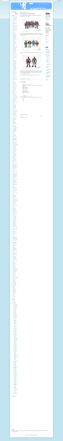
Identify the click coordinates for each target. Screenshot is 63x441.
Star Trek (14, 218)
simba (13, 209)
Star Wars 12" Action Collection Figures (15, 343)
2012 (13, 302)
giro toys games (15, 98)
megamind (14, 143)
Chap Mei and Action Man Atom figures (15, 374)
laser (13, 120)
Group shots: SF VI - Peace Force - (15, 391)
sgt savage (14, 208)
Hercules (14, 106)
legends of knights (15, 123)
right (24, 71)
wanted (13, 281)
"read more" (48, 33)
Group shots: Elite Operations (15, 377)
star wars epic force (15, 229)
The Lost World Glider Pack (15, 351)
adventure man (14, 25)
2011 (13, 303)
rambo (13, 194)
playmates (14, 164)
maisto (13, 133)
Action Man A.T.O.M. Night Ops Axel (14, 331)
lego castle (14, 127)
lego (13, 125)
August (14, 308)
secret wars (14, 206)
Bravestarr (14, 48)
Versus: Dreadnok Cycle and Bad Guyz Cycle (15, 387)
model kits (14, 147)
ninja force (14, 155)
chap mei (23, 79)
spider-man (14, 215)
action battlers (14, 17)
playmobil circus (15, 171)
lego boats (14, 126)
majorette (14, 134)
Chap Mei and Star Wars (15, 333)
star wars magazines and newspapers (14, 237)
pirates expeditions (15, 162)
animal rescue (14, 28)
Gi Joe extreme (14, 96)
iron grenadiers (14, 111)
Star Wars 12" (14, 220)
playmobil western (15, 182)
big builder (14, 42)
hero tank (14, 107)
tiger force (14, 266)
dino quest (14, 67)
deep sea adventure (14, 66)
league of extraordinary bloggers (14, 122)
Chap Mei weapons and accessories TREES (15, 384)
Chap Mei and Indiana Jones (15, 359)
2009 (13, 396)
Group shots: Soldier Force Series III (15, 382)
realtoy (13, 197)
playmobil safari (15, 179)
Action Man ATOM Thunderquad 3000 (15, 323)
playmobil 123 (14, 167)
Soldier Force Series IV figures (15, 372)
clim (13, 59)
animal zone (14, 29)
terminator (14, 256)
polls (13, 186)
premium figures (15, 188)
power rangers (14, 187)
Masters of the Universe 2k (14, 138)
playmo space (14, 165)
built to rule (14, 51)
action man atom (15, 20)
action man (14, 19)
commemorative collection (15, 60)
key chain (14, 118)
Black (39, 52)
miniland (14, 146)
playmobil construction (14, 174)
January (14, 316)
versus (13, 279)
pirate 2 (13, 160)
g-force (13, 87)
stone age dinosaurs (14, 248)
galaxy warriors (14, 93)
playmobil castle (15, 169)
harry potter (14, 105)
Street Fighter (14, 249)
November (14, 305)
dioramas (14, 70)
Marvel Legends (15, 136)
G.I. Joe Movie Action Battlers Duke (15, 393)
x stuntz (13, 288)
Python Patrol (14, 192)
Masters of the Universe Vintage (15, 140)
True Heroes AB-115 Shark (48, 58)
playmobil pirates (15, 176)
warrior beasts (14, 282)
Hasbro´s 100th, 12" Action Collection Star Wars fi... (15, 346)
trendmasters (14, 269)
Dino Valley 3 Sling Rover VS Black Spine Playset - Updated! (48, 76)
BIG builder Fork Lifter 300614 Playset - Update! (15, 356)
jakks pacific (14, 113)
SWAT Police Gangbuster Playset (15, 368)
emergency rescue (15, 79)
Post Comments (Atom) (26, 117)
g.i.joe (13, 89)
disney (13, 71)
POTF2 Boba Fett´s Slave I (15, 328)
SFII (13, 207)
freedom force (14, 86)
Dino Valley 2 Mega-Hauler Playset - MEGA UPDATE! (48, 55)
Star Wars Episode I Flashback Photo (15, 320)
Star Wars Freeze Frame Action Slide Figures (15, 337)
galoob (13, 94)
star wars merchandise (14, 239)
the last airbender (15, 259)
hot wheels (14, 108)
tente (13, 255)
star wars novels (15, 240)
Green (35, 52)
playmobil (14, 166)
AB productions (14, 16)
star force (14, 217)
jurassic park (14, 116)
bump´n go (14, 52)
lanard (13, 119)
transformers (14, 268)
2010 (13, 395)
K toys (13, 117)
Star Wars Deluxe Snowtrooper (15, 326)
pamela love (14, 159)
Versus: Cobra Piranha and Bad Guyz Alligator (15, 362)
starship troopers (15, 245)
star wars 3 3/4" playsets (14, 224)
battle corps (14, 34)
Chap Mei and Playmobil (15, 369)
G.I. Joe (13, 88)
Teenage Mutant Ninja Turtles (15, 254)
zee (13, 295)
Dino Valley (14, 68)
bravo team (14, 49)
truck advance (14, 270)
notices (13, 158)
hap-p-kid (14, 104)
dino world (14, 69)
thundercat (14, 264)
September (14, 307)
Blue (40, 52)
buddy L (14, 50)
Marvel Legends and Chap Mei (15, 318)
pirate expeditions (15, 161)
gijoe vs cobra (14, 97)
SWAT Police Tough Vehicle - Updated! (15, 365)
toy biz (13, 267)
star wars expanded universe (15, 233)
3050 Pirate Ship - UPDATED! (48, 64)
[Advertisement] (15, 412)
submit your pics (15, 250)
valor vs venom (14, 278)
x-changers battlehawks (14, 290)
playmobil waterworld (14, 181)
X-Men (13, 291)
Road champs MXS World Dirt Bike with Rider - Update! (48, 73)
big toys (14, 43)
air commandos (14, 26)
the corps (14, 258)
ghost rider (14, 95)
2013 (13, 301)
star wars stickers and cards (15, 242)
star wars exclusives (14, 231)
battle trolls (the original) (14, 37)
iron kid (13, 112)
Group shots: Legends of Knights (15, 379)
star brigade (14, 216)
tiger (13, 265)
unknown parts (14, 277)
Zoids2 (13, 296)
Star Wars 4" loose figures (15, 335)
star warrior (14, 219)
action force (14, 18)
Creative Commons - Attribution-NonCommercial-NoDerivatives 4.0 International (48, 19)
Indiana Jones (14, 110)
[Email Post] (28, 78)
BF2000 (14, 41)
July (14, 309)
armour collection (15, 30)
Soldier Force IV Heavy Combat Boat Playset (48, 70)
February (14, 315)
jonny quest (14, 114)
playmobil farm (14, 175)
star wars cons (14, 228)
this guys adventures (14, 263)
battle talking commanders (14, 36)
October (14, 306)
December (14, 304)
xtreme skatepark (15, 293)
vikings (13, 280)
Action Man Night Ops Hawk (14, 354)
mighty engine (14, 145)
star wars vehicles (15, 243)
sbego (13, 203)
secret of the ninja (15, 204)
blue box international (14, 46)
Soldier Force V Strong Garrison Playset (48, 67)
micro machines (15, 144)
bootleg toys (14, 47)
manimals (14, 135)
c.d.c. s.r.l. (14, 53)
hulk (13, 109)
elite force (14, 77)
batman (13, 33)
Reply (23, 93)
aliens (13, 27)
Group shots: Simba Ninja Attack (15, 350)
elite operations (14, 78)
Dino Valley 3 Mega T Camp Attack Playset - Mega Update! (48, 52)
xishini (13, 292)
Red (20, 53)
